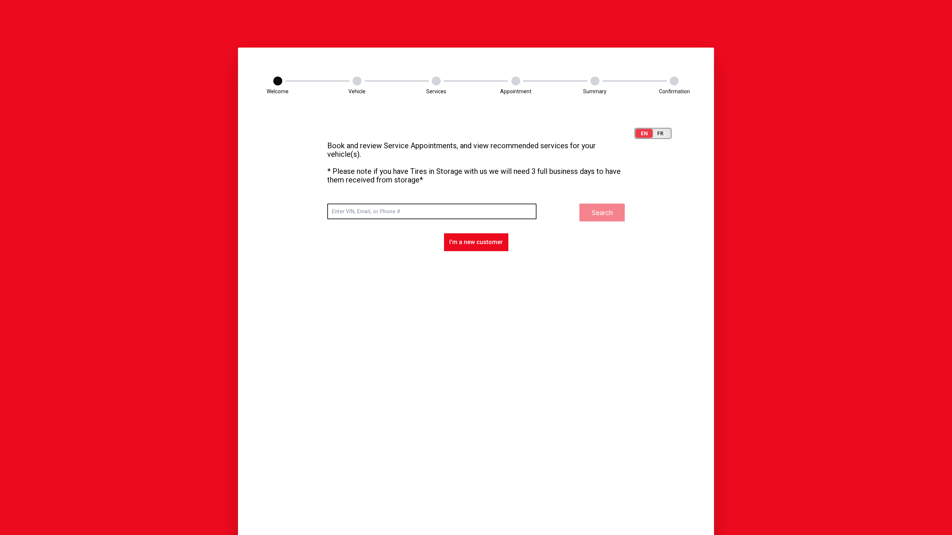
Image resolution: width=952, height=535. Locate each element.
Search (602, 213)
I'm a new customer (476, 242)
